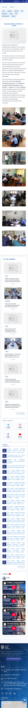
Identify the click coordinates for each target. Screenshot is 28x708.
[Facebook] (10, 693)
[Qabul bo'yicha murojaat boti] (24, 700)
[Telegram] (2, 693)
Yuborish (5, 114)
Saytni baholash (15, 658)
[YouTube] (14, 693)
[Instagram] (6, 693)
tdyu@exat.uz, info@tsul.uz (15, 688)
